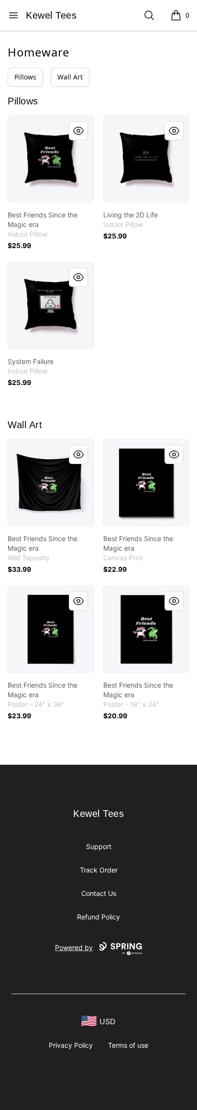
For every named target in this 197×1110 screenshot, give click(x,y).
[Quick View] (78, 130)
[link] (50, 159)
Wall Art (70, 76)
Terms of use (128, 1045)
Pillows (25, 76)
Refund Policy (98, 917)
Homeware (39, 52)
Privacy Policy (71, 1045)
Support (98, 846)
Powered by (74, 947)
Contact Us (98, 893)
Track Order (99, 870)
